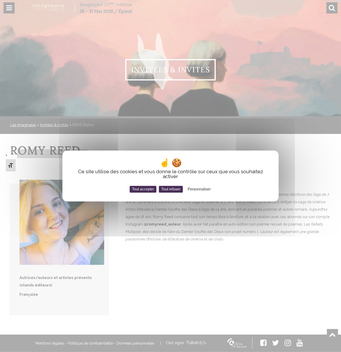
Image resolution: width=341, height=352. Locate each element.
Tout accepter (143, 189)
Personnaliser (199, 189)
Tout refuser (170, 189)
